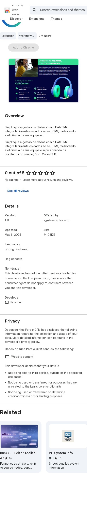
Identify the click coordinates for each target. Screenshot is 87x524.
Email (14, 302)
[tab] (16, 18)
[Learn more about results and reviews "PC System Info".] (60, 458)
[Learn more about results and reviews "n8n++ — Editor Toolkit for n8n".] (10, 458)
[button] (43, 80)
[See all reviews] (18, 191)
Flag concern (13, 259)
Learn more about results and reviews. (48, 180)
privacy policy (30, 342)
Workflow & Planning (28, 36)
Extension (8, 36)
